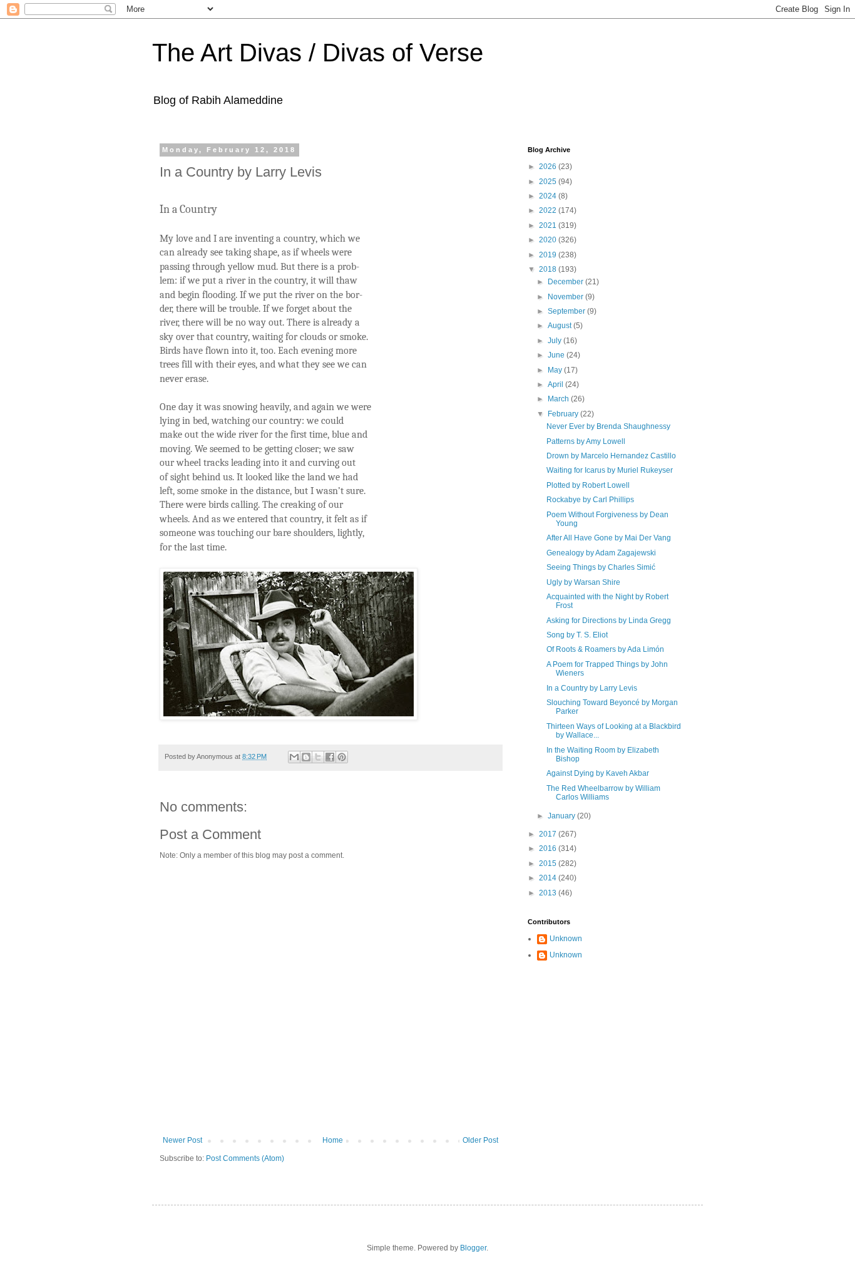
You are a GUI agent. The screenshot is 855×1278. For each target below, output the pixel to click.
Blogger (473, 1248)
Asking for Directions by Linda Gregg (608, 620)
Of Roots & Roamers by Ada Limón (605, 649)
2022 (548, 210)
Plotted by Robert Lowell (588, 485)
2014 (548, 877)
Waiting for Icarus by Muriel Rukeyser (609, 470)
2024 (548, 196)
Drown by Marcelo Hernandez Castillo (611, 455)
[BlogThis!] (306, 757)
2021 (548, 225)
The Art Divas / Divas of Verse (317, 52)
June (557, 355)
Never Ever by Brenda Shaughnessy (608, 426)
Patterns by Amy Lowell (585, 441)
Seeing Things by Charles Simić (600, 567)
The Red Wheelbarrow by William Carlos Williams (603, 792)
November (566, 296)
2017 (548, 834)
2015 (548, 863)
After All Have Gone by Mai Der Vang (608, 537)
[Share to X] (318, 757)
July (555, 340)
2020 (548, 239)
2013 (548, 893)
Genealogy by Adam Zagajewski (601, 553)
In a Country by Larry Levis (591, 688)
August (560, 325)
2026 (548, 166)
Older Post (480, 1140)
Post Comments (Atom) (245, 1158)
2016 (548, 848)
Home (332, 1140)
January (562, 816)
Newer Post (182, 1140)
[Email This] (294, 757)
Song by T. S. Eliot (577, 635)
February (564, 414)
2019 (548, 254)
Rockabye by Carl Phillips (590, 499)
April (556, 384)
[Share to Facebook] (330, 757)
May (556, 370)
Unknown (566, 938)
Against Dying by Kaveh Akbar (597, 773)
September (567, 311)
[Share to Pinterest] (341, 757)
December (566, 281)
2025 (548, 181)
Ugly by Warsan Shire (583, 582)
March (559, 398)
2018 (548, 269)
